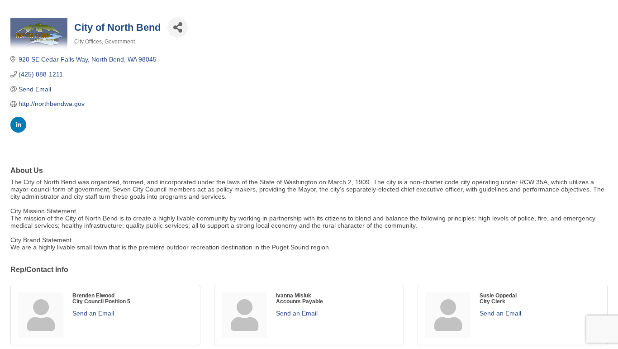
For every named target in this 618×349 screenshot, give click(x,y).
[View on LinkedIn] (18, 130)
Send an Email (93, 313)
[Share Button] (177, 27)
